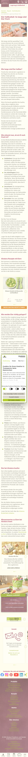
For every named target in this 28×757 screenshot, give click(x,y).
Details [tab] (14, 361)
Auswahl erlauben (14, 397)
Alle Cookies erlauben (14, 400)
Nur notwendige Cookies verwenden (14, 393)
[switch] (11, 389)
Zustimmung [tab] (6, 361)
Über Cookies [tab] (22, 361)
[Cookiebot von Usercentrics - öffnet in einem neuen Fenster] (19, 357)
